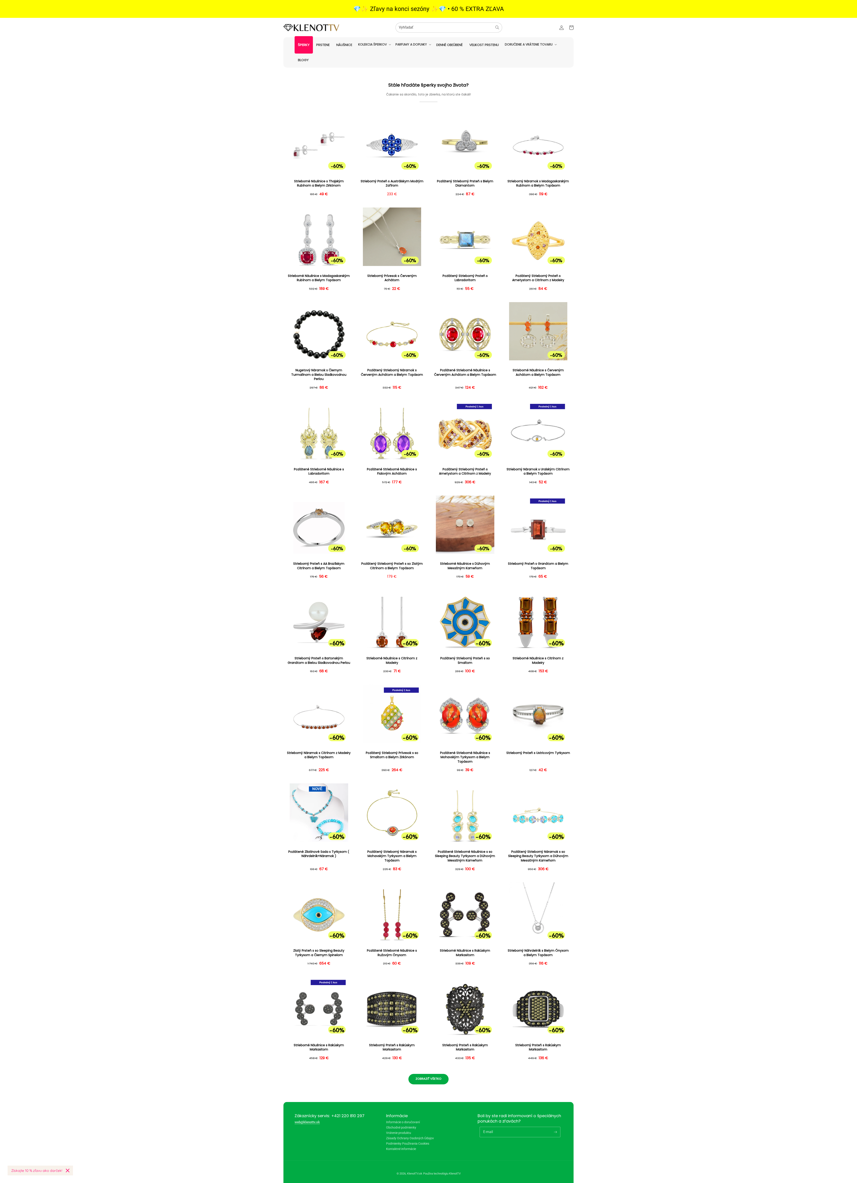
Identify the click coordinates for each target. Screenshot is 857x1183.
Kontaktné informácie (401, 1149)
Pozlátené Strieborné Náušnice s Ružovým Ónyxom (392, 952)
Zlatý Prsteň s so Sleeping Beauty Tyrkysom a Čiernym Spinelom (318, 952)
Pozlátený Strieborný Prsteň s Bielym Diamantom (465, 183)
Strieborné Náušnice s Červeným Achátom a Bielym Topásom (538, 372)
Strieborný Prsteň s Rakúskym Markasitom (392, 1047)
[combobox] (448, 28)
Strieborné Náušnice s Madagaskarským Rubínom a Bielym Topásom (319, 278)
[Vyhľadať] (497, 27)
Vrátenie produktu (398, 1133)
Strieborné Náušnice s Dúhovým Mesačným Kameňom (465, 566)
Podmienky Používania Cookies (407, 1143)
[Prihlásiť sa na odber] (555, 1132)
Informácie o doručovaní (403, 1122)
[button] (374, 44)
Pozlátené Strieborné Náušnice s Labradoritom (319, 471)
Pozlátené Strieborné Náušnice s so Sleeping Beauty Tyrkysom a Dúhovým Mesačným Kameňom (465, 856)
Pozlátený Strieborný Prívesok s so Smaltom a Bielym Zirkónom (392, 755)
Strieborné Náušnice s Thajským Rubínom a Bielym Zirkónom (319, 183)
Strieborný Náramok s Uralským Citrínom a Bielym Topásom (538, 471)
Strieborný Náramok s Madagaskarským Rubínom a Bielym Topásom (538, 183)
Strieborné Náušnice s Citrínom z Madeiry (391, 660)
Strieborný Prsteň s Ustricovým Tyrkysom (538, 753)
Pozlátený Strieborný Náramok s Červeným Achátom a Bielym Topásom (392, 372)
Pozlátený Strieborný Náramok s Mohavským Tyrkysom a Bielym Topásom (392, 856)
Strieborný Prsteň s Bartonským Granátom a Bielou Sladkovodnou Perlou (319, 660)
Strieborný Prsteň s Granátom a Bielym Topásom (538, 566)
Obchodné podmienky (401, 1127)
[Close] (67, 1170)
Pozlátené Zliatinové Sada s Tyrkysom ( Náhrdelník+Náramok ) (318, 854)
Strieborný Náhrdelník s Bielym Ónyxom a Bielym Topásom (538, 952)
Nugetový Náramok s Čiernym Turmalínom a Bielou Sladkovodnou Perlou (318, 374)
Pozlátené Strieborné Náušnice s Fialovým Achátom (392, 471)
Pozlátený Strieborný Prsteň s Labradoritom (465, 278)
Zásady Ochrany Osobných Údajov (410, 1138)
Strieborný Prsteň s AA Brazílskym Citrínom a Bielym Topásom (318, 566)
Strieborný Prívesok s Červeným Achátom (392, 278)
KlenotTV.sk (414, 1173)
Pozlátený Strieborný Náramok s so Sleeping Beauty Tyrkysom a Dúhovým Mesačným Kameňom (538, 856)
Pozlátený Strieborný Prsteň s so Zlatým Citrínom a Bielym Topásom (392, 566)
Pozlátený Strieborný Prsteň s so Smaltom (465, 660)
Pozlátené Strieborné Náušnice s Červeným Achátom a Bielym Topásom (465, 372)
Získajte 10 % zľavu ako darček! (36, 1170)
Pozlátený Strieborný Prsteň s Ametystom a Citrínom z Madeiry (538, 278)
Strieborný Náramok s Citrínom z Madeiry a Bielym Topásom (319, 755)
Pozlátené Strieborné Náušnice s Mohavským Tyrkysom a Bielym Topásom (465, 757)
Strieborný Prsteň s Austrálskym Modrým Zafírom (392, 183)
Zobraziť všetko (428, 1079)
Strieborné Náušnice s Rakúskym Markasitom (465, 952)
